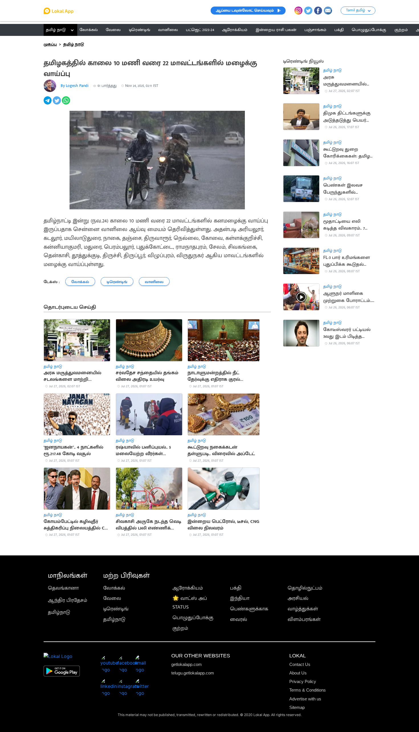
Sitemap (297, 707)
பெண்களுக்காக (249, 608)
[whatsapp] (66, 103)
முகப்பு (50, 44)
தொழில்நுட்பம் (305, 588)
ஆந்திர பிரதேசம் (67, 600)
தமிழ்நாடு (59, 612)
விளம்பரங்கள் (304, 619)
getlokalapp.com (186, 664)
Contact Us (299, 664)
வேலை (112, 598)
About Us (298, 672)
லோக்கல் (114, 588)
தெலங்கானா (63, 588)
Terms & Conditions (307, 690)
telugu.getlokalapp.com (192, 672)
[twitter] (57, 103)
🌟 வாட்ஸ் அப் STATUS (189, 603)
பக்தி (235, 588)
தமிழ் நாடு (56, 29)
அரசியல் (298, 598)
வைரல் (238, 619)
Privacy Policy (302, 681)
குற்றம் (180, 628)
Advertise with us (305, 698)
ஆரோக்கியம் (187, 588)
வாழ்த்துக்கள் (303, 608)
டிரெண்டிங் (116, 608)
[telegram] (48, 103)
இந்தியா (239, 598)
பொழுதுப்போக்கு (192, 617)
